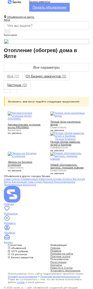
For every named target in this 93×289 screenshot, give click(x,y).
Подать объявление (49, 7)
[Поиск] (7, 32)
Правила (55, 250)
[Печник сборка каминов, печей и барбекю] (67, 134)
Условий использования (22, 276)
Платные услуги (60, 256)
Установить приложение (65, 270)
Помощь (55, 247)
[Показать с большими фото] (13, 91)
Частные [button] (17, 85)
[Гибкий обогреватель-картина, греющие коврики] (67, 155)
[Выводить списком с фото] (7, 91)
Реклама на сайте (61, 253)
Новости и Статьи (61, 267)
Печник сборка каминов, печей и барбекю (65, 143)
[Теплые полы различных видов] (67, 114)
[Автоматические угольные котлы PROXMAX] (25, 115)
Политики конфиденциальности (60, 276)
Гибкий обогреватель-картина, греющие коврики (67, 166)
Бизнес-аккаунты (39, 1)
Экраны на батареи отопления (20, 163)
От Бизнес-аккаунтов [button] (46, 76)
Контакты (56, 264)
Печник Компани (65, 139)
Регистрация (58, 262)
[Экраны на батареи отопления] (25, 154)
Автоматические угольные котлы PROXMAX (24, 126)
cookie (21, 282)
